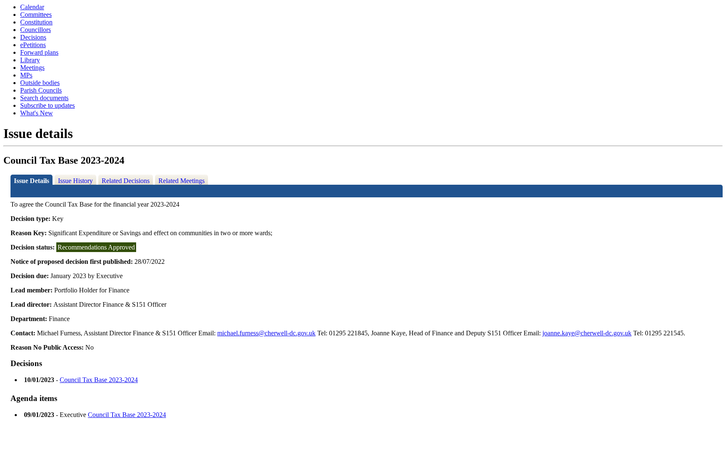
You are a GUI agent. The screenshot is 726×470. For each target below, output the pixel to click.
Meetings (32, 67)
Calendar (32, 7)
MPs (26, 75)
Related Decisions (126, 180)
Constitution (36, 22)
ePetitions (33, 44)
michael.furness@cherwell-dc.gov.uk (266, 333)
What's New (36, 113)
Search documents (44, 97)
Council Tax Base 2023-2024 (99, 379)
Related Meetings (181, 180)
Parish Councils (41, 90)
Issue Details (31, 180)
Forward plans (39, 52)
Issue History (75, 180)
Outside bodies (40, 82)
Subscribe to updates (47, 105)
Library (30, 60)
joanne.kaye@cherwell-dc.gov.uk (586, 333)
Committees (36, 14)
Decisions (33, 37)
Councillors (35, 29)
